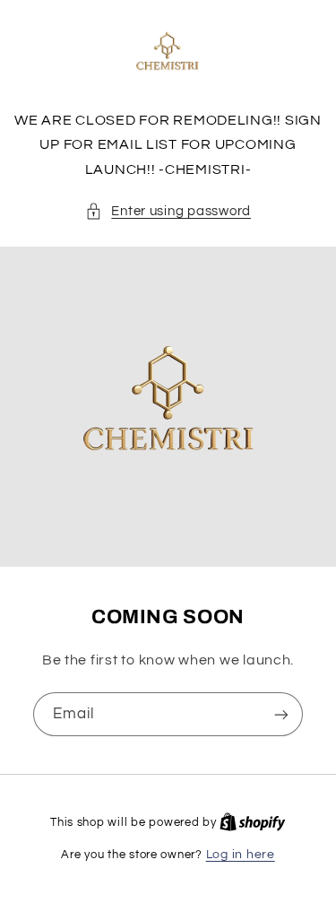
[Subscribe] (281, 714)
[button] (168, 211)
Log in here (240, 854)
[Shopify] (253, 822)
